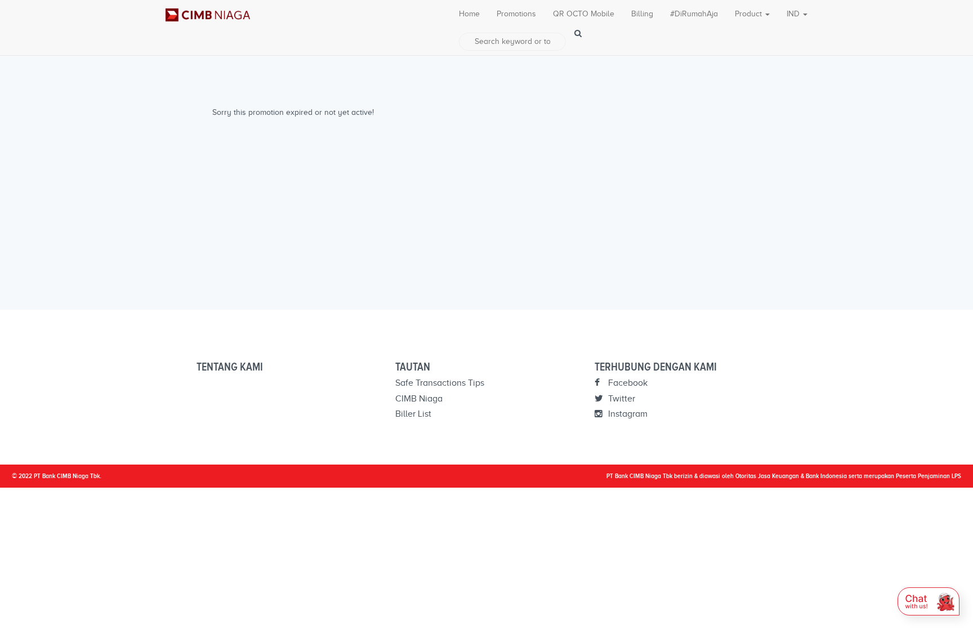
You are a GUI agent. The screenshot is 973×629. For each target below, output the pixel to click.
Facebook (627, 383)
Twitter (620, 399)
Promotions (516, 14)
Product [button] (749, 14)
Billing (642, 14)
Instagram (627, 414)
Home (469, 14)
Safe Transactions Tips (439, 383)
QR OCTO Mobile (583, 14)
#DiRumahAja (694, 14)
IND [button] (794, 14)
